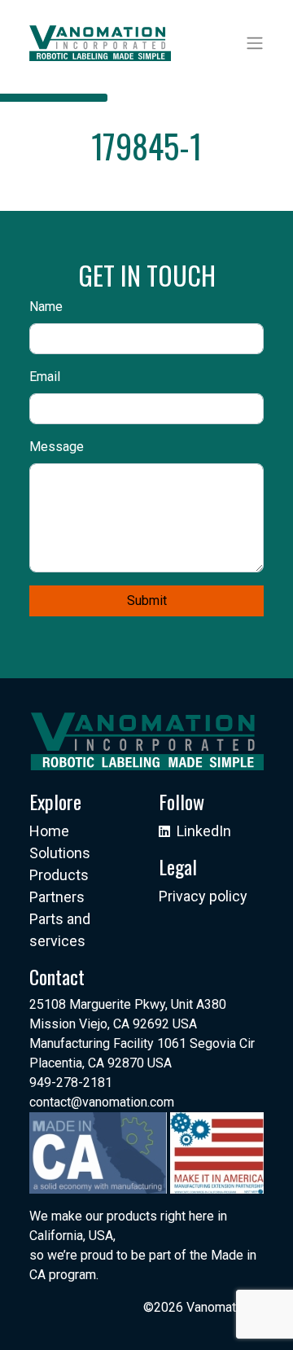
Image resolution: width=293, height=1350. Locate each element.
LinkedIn (204, 830)
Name (46, 306)
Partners (57, 896)
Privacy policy (203, 896)
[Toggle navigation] (255, 43)
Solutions (59, 852)
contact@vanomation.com (101, 1102)
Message (56, 446)
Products (59, 874)
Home (49, 830)
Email (44, 376)
